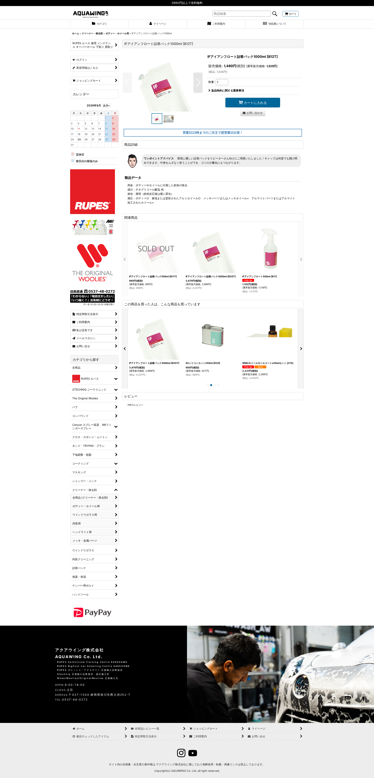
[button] (127, 83)
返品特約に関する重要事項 (227, 90)
